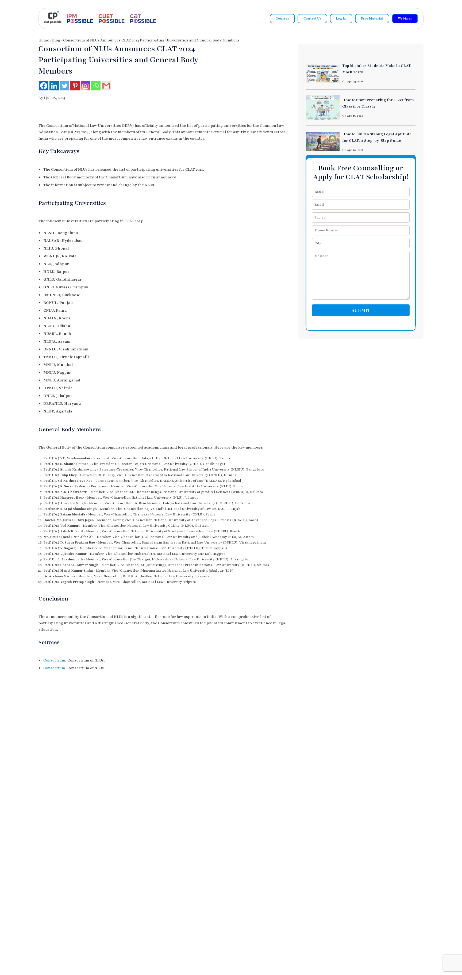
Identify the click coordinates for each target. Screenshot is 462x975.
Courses (282, 18)
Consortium (54, 660)
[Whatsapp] (96, 85)
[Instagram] (85, 85)
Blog (56, 40)
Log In (341, 18)
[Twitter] (64, 85)
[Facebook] (43, 85)
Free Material (372, 18)
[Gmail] (106, 85)
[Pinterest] (75, 85)
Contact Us (312, 18)
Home (43, 40)
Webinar (405, 18)
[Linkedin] (54, 85)
